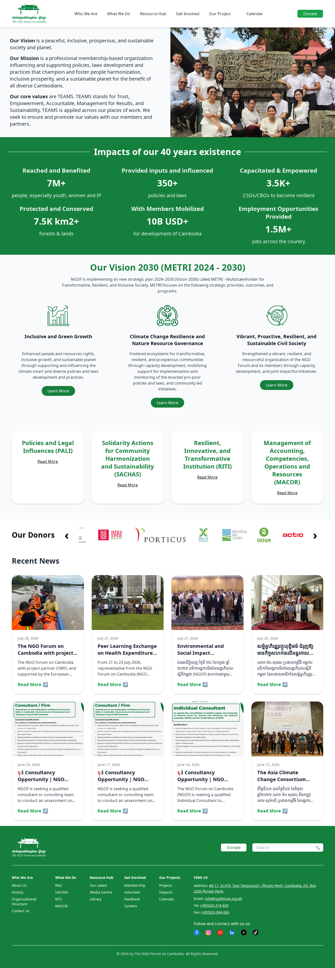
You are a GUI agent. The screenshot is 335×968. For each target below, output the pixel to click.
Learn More (58, 391)
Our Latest (98, 885)
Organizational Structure (24, 901)
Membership (134, 885)
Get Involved (187, 13)
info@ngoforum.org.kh (223, 898)
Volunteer (132, 892)
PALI (58, 885)
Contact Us (20, 910)
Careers (130, 906)
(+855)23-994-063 (215, 912)
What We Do (118, 13)
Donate (310, 13)
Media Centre (101, 892)
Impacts (165, 892)
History (17, 892)
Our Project (220, 13)
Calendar (254, 13)
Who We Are (86, 13)
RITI (58, 899)
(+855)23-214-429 (214, 905)
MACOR (61, 906)
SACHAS (61, 892)
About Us (19, 885)
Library (95, 899)
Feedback (132, 899)
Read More (48, 461)
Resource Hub (153, 13)
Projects (165, 885)
